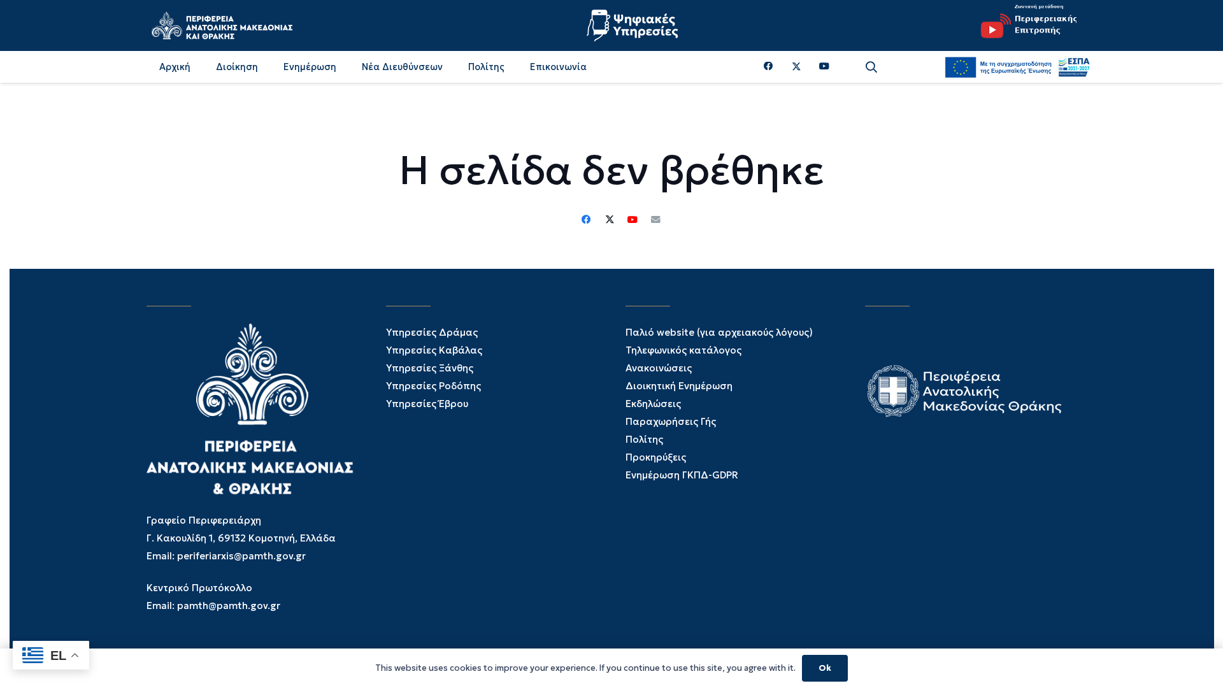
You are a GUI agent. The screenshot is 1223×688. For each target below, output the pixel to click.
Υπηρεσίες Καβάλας (434, 350)
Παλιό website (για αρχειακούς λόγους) (719, 332)
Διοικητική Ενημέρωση (679, 386)
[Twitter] (796, 67)
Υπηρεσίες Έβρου (427, 404)
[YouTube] (824, 66)
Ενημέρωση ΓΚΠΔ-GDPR (682, 475)
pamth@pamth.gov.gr (228, 605)
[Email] (655, 219)
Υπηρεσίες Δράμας (432, 332)
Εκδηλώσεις (653, 404)
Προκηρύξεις (656, 457)
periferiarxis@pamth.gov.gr (241, 556)
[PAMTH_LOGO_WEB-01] (222, 25)
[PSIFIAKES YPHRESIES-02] (634, 25)
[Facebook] (768, 66)
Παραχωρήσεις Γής (671, 421)
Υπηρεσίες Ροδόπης (433, 386)
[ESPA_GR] (1017, 67)
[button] (871, 67)
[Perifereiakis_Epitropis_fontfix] (1024, 25)
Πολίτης (644, 439)
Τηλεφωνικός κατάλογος (683, 350)
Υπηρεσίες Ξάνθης (429, 368)
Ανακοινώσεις (659, 368)
